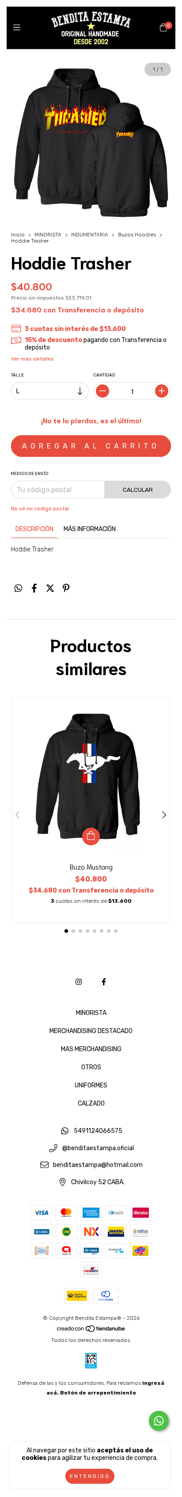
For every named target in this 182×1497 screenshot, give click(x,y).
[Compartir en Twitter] (50, 588)
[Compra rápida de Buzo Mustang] (91, 836)
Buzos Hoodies (137, 235)
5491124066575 (98, 1131)
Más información (90, 529)
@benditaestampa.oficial (98, 1148)
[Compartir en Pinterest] (66, 588)
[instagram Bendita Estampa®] (79, 982)
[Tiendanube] (91, 1330)
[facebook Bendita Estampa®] (104, 982)
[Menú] (19, 27)
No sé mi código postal (40, 508)
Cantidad (104, 375)
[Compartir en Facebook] (34, 588)
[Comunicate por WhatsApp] (159, 1421)
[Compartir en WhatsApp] (18, 588)
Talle (17, 375)
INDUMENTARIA (89, 235)
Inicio (18, 235)
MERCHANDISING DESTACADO (91, 1031)
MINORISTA (47, 235)
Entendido (90, 1476)
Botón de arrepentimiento (98, 1393)
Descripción (34, 529)
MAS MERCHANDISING (91, 1049)
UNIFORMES (91, 1085)
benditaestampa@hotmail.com (98, 1165)
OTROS (91, 1067)
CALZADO (91, 1103)
